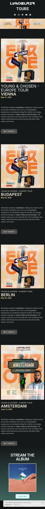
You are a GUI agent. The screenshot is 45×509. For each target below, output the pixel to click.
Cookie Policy (16, 504)
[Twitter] (22, 14)
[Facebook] (14, 14)
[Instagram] (18, 14)
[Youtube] (26, 14)
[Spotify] (30, 14)
